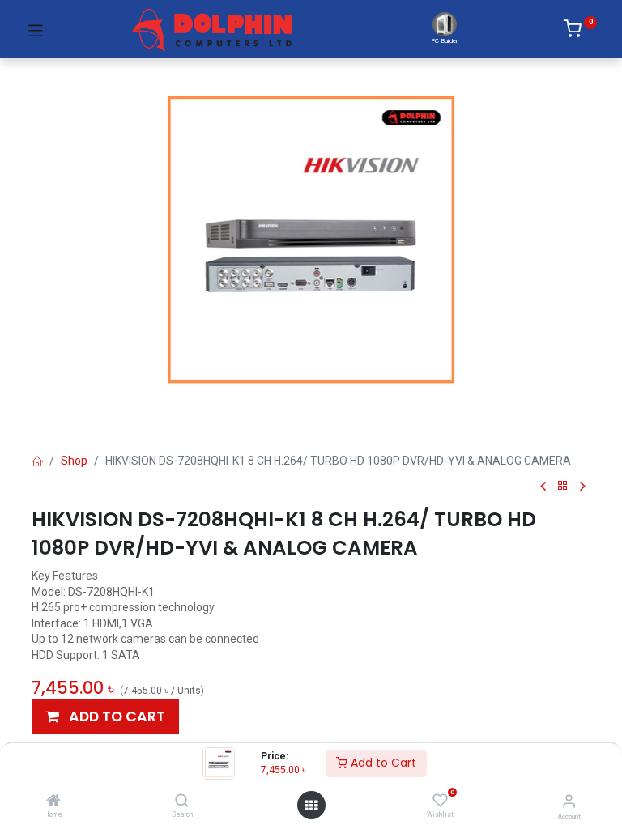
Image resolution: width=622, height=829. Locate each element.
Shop (74, 460)
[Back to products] (563, 486)
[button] (105, 716)
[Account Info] (569, 801)
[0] (580, 31)
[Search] (182, 801)
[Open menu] (311, 805)
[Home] (53, 801)
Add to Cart (381, 763)
